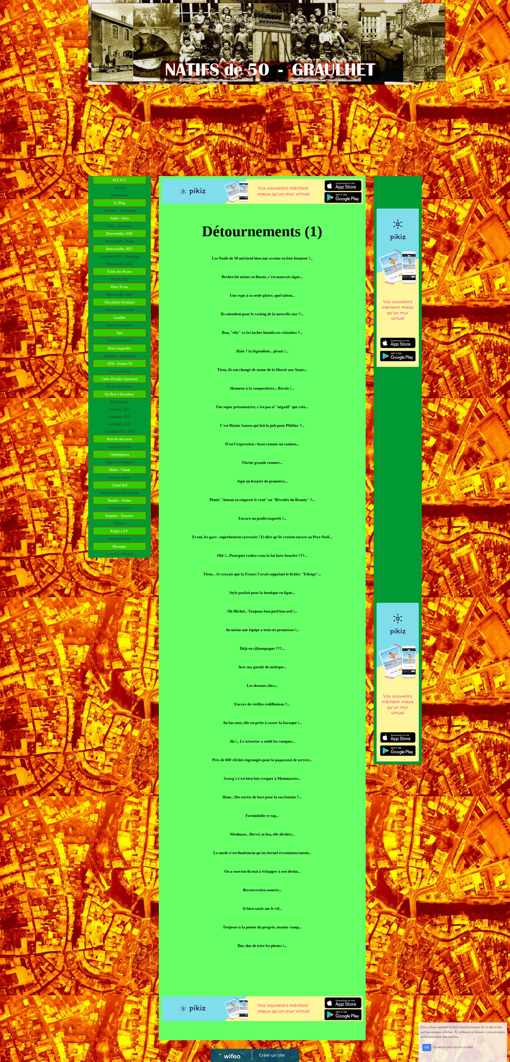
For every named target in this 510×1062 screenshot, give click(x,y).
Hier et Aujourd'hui (119, 325)
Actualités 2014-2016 (119, 431)
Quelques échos (119, 539)
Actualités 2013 (119, 424)
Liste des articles (119, 477)
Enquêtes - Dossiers (119, 516)
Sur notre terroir (119, 447)
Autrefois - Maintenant (119, 356)
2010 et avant (119, 402)
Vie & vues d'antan (119, 387)
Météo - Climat (119, 470)
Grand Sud (119, 485)
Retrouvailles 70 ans (119, 241)
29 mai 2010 (119, 279)
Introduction (119, 195)
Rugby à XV (119, 531)
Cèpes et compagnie (119, 462)
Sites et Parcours (119, 508)
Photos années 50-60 (119, 310)
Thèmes (119, 523)
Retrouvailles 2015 (119, 249)
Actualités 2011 (119, 409)
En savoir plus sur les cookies (453, 1047)
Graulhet (119, 318)
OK (426, 1047)
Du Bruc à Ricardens (119, 394)
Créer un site (272, 1055)
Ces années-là (119, 371)
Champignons (119, 454)
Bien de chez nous (119, 439)
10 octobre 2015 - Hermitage (119, 257)
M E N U (119, 180)
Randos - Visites (119, 500)
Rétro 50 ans (119, 287)
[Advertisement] (255, 129)
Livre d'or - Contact (119, 554)
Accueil (119, 188)
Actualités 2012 (119, 417)
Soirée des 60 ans (119, 272)
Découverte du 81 (119, 341)
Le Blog (119, 203)
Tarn (119, 333)
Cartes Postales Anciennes (119, 379)
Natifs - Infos (119, 218)
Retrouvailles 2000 (119, 295)
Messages (119, 546)
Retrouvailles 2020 (119, 234)
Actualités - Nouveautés (119, 211)
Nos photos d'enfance (119, 302)
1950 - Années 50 (119, 364)
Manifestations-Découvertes (119, 493)
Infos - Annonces (119, 226)
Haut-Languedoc (119, 348)
